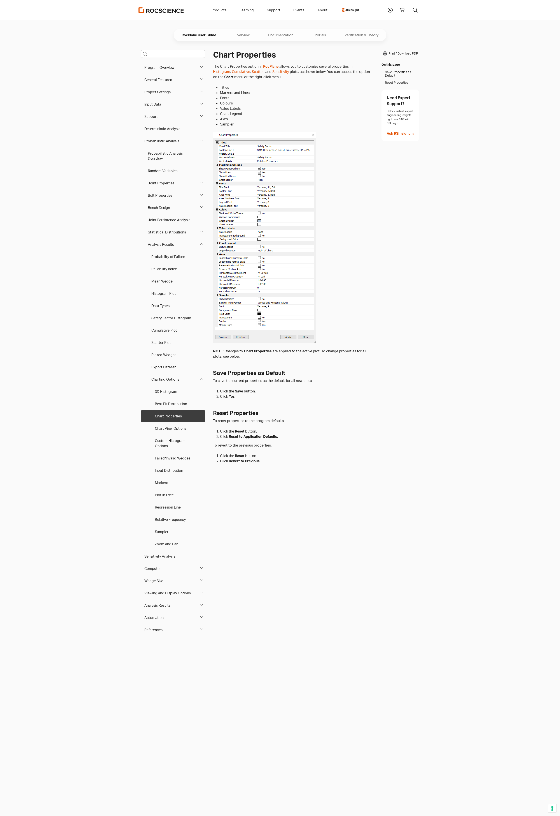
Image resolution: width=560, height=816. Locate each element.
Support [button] (273, 10)
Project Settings (157, 92)
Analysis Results (161, 244)
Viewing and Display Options (167, 593)
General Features (158, 80)
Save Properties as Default (398, 73)
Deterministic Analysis (162, 129)
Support (151, 116)
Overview (242, 35)
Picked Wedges (163, 355)
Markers (161, 482)
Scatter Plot (161, 342)
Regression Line (168, 507)
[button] (390, 9)
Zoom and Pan (166, 544)
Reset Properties (396, 82)
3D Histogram (166, 391)
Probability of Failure (168, 256)
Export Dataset (163, 367)
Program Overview (159, 67)
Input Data (152, 104)
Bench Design (159, 207)
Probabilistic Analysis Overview (165, 156)
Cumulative (240, 71)
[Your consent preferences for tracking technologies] (552, 808)
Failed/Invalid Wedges (172, 458)
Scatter (258, 71)
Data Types (160, 306)
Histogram (221, 71)
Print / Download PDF (403, 53)
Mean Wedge (162, 281)
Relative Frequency (170, 519)
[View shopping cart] (402, 10)
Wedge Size (153, 581)
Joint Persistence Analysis (169, 220)
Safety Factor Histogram (171, 318)
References (153, 630)
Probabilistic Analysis (161, 141)
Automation (154, 617)
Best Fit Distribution (171, 404)
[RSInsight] (350, 10)
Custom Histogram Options (170, 443)
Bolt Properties (160, 195)
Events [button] (298, 10)
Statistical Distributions (167, 232)
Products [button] (219, 10)
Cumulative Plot (164, 330)
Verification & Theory (361, 35)
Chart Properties (168, 416)
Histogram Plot (163, 293)
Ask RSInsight (398, 133)
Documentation (280, 35)
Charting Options (165, 379)
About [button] (322, 10)
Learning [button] (247, 10)
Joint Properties (161, 183)
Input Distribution (169, 470)
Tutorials (319, 35)
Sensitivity (280, 71)
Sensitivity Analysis (159, 556)
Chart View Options (170, 428)
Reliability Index (164, 269)
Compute (151, 568)
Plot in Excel (165, 495)
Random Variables (162, 171)
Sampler (161, 532)
